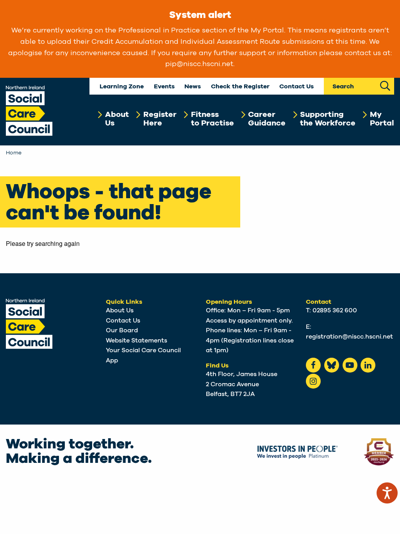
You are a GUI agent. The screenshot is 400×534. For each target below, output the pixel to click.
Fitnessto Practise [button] (212, 119)
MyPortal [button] (382, 119)
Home (13, 153)
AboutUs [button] (117, 119)
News (192, 87)
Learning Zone (122, 87)
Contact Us (296, 87)
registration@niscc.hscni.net (349, 336)
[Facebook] (313, 365)
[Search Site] (385, 85)
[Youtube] (350, 365)
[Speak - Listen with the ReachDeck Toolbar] (387, 493)
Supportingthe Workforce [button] (327, 119)
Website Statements (136, 340)
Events (164, 87)
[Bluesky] (331, 365)
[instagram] (313, 381)
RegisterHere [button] (160, 119)
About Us (120, 310)
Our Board (122, 330)
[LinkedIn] (368, 365)
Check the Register (240, 87)
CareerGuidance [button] (267, 119)
